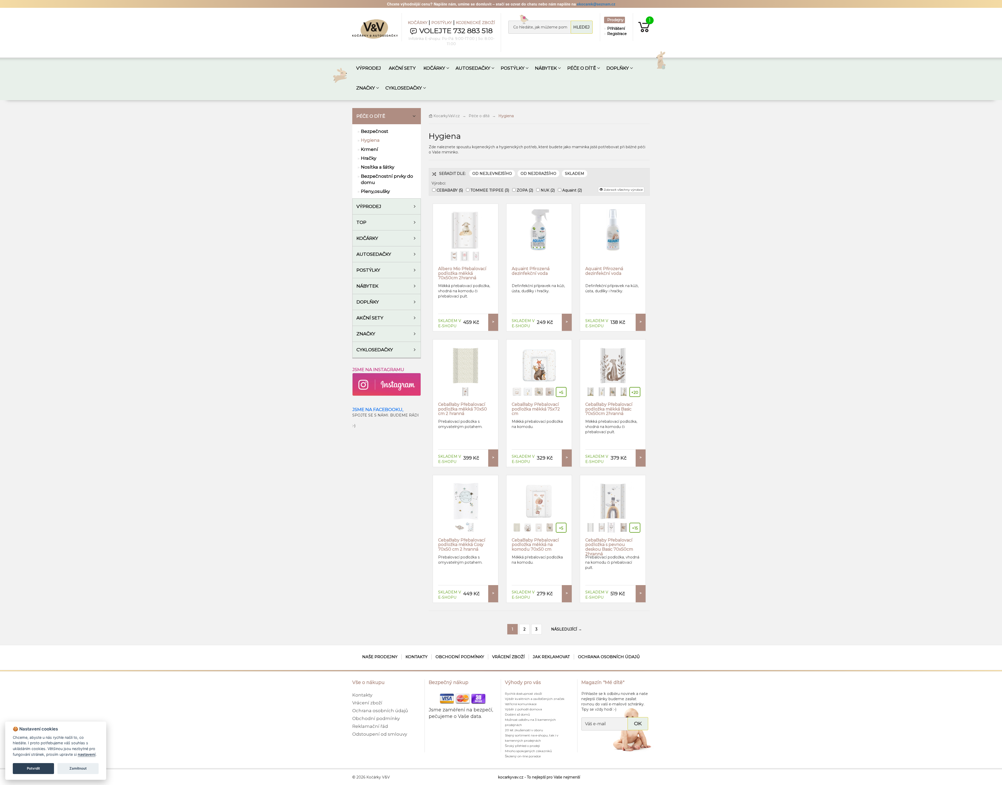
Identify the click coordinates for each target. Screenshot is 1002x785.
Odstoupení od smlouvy (379, 734)
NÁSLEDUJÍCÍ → (566, 629)
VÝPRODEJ (368, 68)
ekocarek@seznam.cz (596, 4)
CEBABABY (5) (450, 190)
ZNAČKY (365, 88)
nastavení (87, 754)
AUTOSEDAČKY (473, 68)
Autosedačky (373, 254)
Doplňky (367, 302)
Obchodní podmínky (460, 656)
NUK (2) (548, 190)
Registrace (615, 33)
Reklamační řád (370, 726)
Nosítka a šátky (377, 167)
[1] (641, 26)
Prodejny (615, 19)
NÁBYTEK (546, 68)
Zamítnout (78, 768)
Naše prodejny (379, 656)
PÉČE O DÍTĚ (581, 68)
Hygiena (370, 140)
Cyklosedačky (374, 349)
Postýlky (368, 270)
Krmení (369, 149)
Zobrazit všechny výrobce (623, 190)
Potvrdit (33, 768)
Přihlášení (615, 28)
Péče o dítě (370, 116)
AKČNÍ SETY (402, 68)
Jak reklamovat (551, 656)
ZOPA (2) (525, 190)
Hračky (368, 158)
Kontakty (416, 656)
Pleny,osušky (375, 191)
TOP (361, 222)
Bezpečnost (374, 131)
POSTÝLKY (441, 22)
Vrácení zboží (508, 656)
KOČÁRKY (417, 22)
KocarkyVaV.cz (446, 116)
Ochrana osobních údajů (609, 656)
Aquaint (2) (572, 190)
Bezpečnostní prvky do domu (387, 179)
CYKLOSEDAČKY (403, 88)
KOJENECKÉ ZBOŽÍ (475, 22)
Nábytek (367, 286)
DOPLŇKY (617, 68)
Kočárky (367, 238)
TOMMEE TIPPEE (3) (489, 190)
